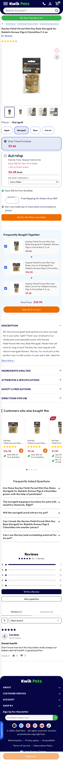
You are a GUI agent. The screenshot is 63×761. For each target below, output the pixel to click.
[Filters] (4, 620)
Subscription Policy (43, 745)
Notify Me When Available (31, 217)
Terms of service (21, 745)
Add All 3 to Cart (31, 309)
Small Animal (11, 24)
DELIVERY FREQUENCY (18, 178)
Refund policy (15, 740)
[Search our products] (56, 10)
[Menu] (5, 4)
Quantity (11, 197)
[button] (57, 4)
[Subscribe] (55, 717)
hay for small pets (43, 351)
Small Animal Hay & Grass (49, 24)
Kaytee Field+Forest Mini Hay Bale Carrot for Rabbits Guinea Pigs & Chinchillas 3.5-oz (37, 441)
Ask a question (31, 598)
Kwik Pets (20, 730)
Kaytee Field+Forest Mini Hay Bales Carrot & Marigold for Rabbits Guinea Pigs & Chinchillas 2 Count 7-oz (13, 441)
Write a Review (31, 591)
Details (8, 210)
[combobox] (31, 10)
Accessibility (48, 740)
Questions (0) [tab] (46, 612)
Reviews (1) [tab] (16, 612)
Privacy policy (32, 740)
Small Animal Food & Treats (27, 24)
